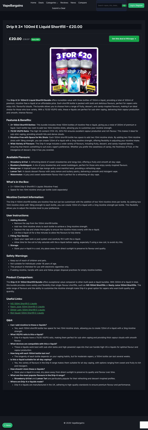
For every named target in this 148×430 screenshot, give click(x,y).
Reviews (64, 3)
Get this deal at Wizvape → (124, 38)
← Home (7, 425)
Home (33, 3)
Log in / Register (136, 5)
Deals (41, 3)
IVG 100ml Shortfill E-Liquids (23, 303)
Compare (82, 3)
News (73, 3)
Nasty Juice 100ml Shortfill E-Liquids (27, 307)
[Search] (124, 6)
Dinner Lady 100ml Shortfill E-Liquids (27, 310)
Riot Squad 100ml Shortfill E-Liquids (27, 313)
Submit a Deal (58, 8)
